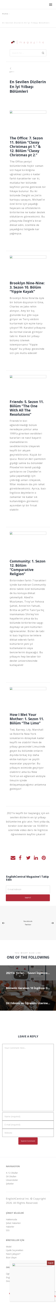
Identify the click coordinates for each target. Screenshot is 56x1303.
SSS (8, 1230)
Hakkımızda (11, 1219)
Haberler (10, 1226)
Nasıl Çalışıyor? (13, 1253)
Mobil (8, 1246)
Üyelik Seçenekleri (14, 1250)
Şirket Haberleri (13, 1223)
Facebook (28, 921)
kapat (50, 1262)
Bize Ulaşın (11, 1257)
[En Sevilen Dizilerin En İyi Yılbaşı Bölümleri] (12, 857)
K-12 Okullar (12, 1172)
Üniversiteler (12, 1180)
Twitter (28, 925)
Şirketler (10, 1183)
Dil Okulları (11, 1176)
